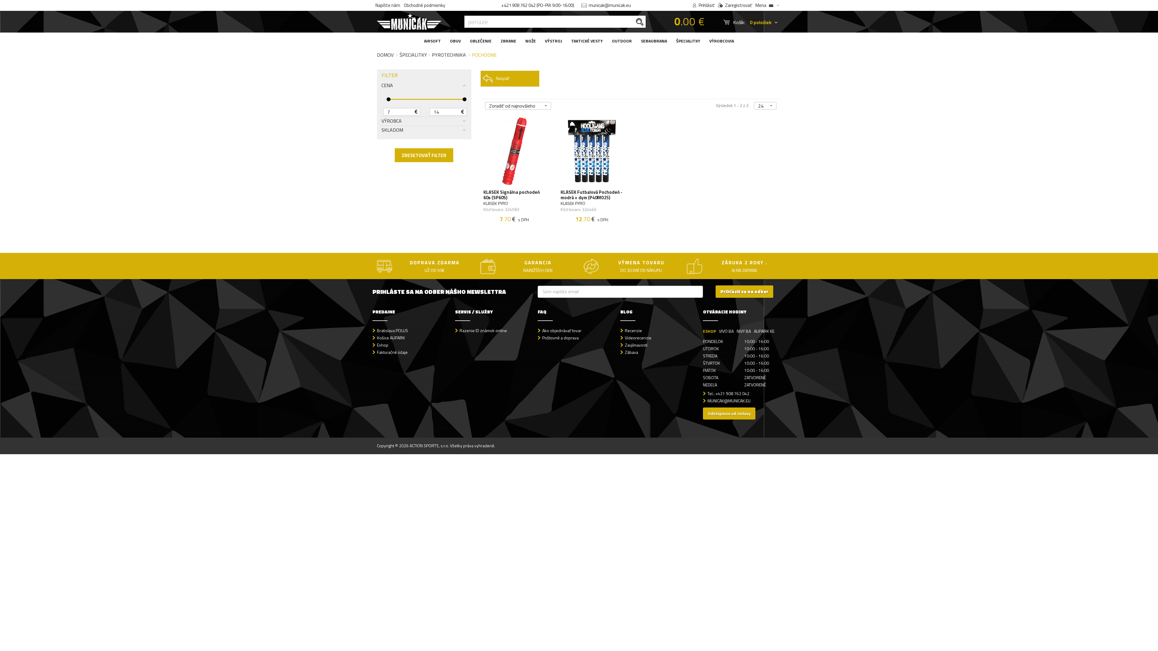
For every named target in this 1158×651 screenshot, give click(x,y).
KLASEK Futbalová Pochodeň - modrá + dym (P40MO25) (591, 195)
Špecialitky (413, 54)
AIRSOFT (432, 41)
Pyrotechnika (449, 54)
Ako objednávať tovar (561, 330)
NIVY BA (744, 331)
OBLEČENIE (481, 41)
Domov (385, 54)
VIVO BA (726, 331)
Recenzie (633, 330)
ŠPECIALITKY (688, 41)
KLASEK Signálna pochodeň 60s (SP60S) (511, 195)
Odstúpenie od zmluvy (729, 413)
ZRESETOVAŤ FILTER (424, 155)
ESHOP (709, 331)
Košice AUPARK (391, 338)
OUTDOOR (622, 41)
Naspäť (502, 78)
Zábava (631, 352)
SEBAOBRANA (654, 41)
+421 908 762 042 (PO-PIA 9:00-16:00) (537, 5)
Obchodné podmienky (424, 5)
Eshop (382, 345)
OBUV (455, 41)
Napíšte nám (387, 5)
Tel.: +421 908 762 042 (728, 393)
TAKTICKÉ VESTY (587, 41)
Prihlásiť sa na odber (744, 291)
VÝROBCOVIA (721, 41)
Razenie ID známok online (483, 330)
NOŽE (530, 41)
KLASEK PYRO (495, 203)
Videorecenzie (638, 338)
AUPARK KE (764, 331)
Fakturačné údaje (392, 352)
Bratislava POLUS (392, 330)
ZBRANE (508, 41)
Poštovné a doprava (560, 338)
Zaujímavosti (636, 345)
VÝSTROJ (553, 41)
